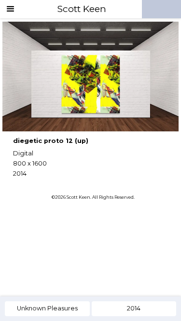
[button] (10, 9)
